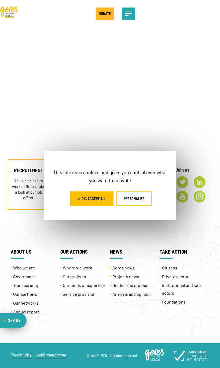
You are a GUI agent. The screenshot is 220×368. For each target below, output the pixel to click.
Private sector (175, 276)
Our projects (74, 276)
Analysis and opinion (131, 294)
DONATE (105, 13)
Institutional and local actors (182, 289)
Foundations (174, 301)
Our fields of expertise (84, 285)
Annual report (26, 311)
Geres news (123, 267)
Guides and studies (130, 285)
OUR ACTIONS (74, 251)
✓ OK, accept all (92, 198)
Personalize (134, 198)
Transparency (26, 285)
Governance (24, 276)
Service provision (79, 294)
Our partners (25, 294)
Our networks (26, 302)
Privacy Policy (21, 355)
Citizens (169, 267)
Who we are (24, 267)
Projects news (125, 276)
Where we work (77, 267)
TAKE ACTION (173, 251)
